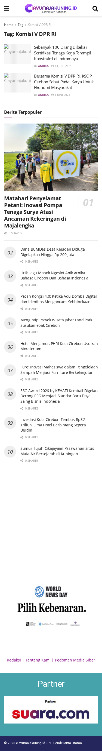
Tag (20, 24)
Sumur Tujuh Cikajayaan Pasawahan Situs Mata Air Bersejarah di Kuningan (57, 451)
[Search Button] (95, 8)
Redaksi (14, 660)
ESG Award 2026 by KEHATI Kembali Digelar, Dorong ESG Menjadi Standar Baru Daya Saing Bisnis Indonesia (59, 396)
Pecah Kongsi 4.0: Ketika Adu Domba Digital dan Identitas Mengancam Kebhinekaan (58, 299)
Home (8, 24)
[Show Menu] (6, 8)
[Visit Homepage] (50, 8)
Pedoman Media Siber (75, 660)
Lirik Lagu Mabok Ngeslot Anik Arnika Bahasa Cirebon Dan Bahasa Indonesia (54, 275)
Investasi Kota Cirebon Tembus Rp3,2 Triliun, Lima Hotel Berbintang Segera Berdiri (53, 425)
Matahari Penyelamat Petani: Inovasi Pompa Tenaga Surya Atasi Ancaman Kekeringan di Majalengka (35, 212)
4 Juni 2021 (62, 95)
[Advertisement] (51, 523)
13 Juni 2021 (63, 66)
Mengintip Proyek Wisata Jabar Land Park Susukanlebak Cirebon (56, 322)
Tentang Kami (38, 660)
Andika (43, 66)
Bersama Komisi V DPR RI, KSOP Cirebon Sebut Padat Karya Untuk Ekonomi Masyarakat (64, 81)
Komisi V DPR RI (39, 24)
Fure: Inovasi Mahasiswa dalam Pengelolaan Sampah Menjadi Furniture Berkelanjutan (59, 369)
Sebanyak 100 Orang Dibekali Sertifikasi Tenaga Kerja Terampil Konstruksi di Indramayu (62, 52)
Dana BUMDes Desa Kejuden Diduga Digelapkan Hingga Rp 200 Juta (52, 252)
